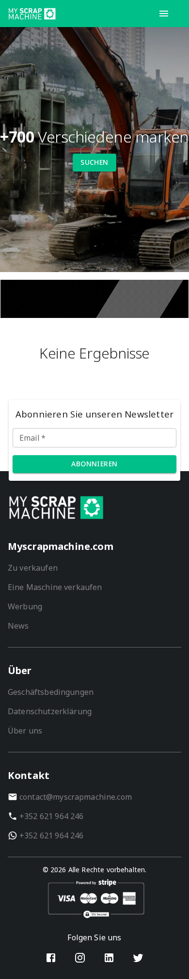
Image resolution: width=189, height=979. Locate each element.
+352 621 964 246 (51, 816)
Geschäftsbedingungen (51, 692)
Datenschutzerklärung (50, 711)
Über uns (25, 730)
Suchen (94, 162)
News (18, 625)
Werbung (25, 606)
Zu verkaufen (33, 567)
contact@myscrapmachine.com (75, 797)
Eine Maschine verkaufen (55, 587)
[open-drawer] (163, 13)
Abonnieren (94, 463)
